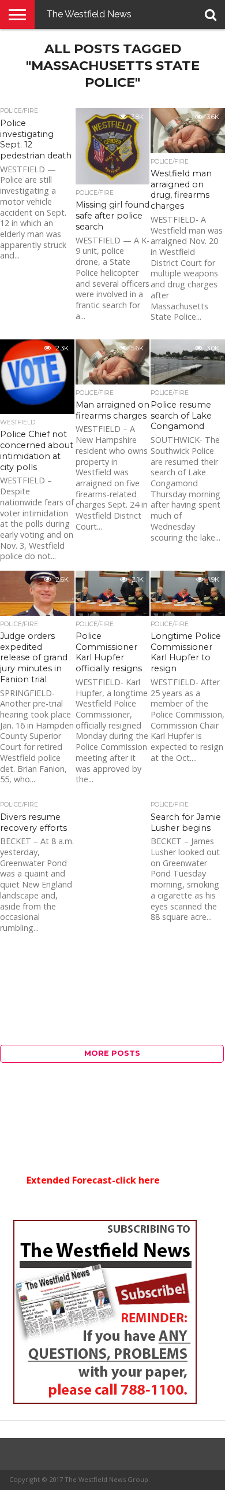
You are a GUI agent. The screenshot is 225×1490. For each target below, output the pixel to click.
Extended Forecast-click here (93, 1180)
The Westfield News (89, 14)
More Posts (112, 1053)
